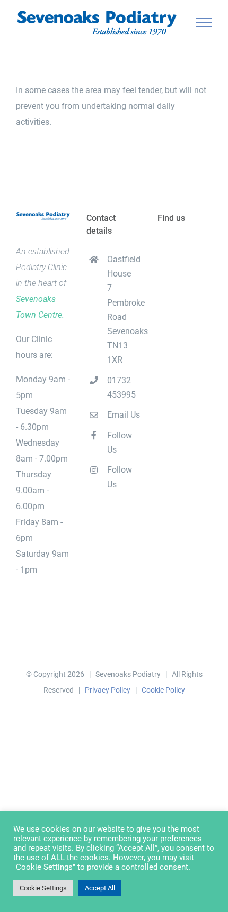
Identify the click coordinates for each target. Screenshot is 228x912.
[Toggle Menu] (204, 22)
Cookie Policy (163, 690)
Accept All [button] (100, 888)
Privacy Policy (107, 690)
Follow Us (119, 442)
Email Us (123, 415)
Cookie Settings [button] (43, 888)
